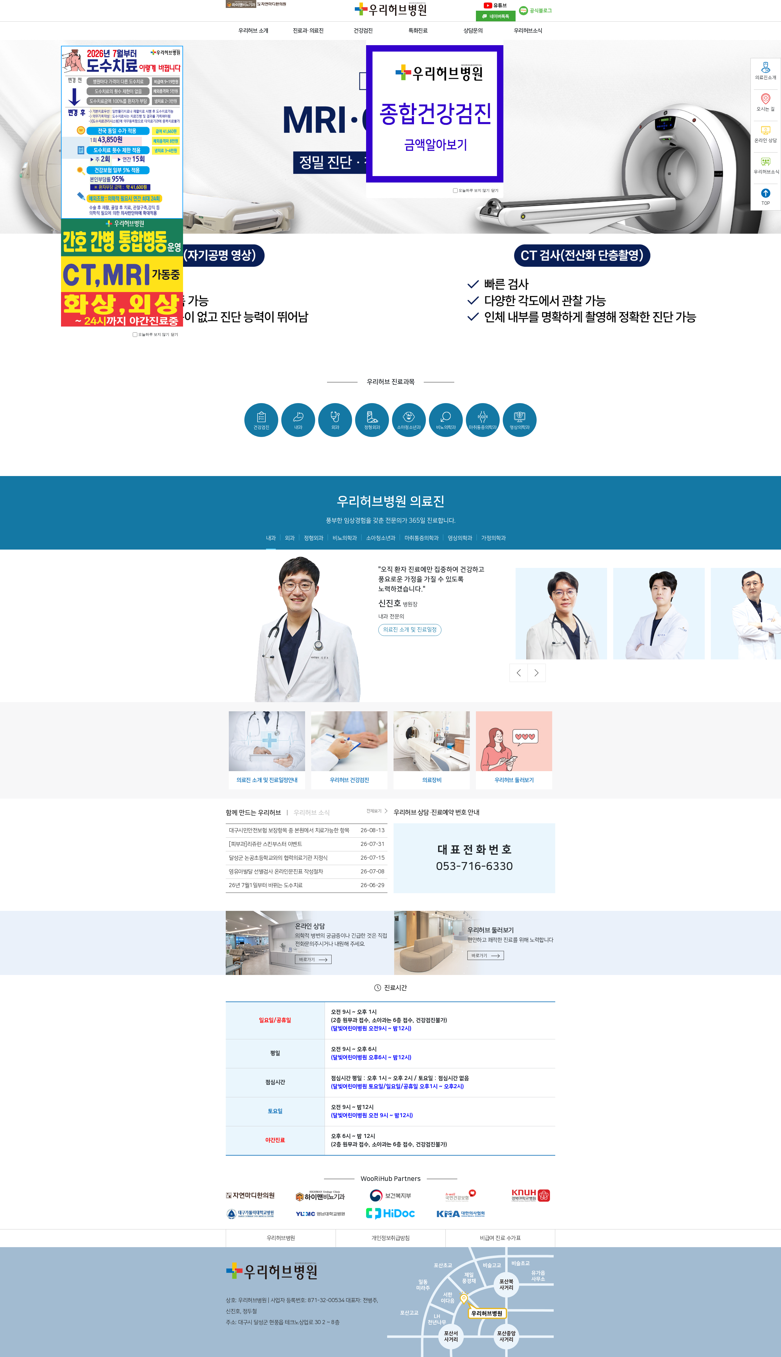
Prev (518, 673)
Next (536, 673)
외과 (290, 538)
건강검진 (363, 31)
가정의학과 (493, 538)
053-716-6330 (474, 866)
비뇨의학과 (345, 538)
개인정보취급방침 (390, 1238)
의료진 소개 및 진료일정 (410, 630)
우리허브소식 (528, 31)
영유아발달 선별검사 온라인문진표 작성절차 (276, 872)
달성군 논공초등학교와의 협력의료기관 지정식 (278, 858)
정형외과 (313, 538)
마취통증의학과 (422, 538)
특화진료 (417, 31)
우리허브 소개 (253, 31)
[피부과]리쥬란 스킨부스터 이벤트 (265, 844)
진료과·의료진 (308, 31)
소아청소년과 (380, 538)
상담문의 (472, 31)
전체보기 (374, 811)
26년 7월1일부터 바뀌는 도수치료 (266, 885)
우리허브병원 (281, 1238)
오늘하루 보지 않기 (474, 190)
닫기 (494, 190)
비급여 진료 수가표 (500, 1238)
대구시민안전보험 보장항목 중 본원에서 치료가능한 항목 (289, 831)
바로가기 (307, 959)
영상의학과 (460, 538)
